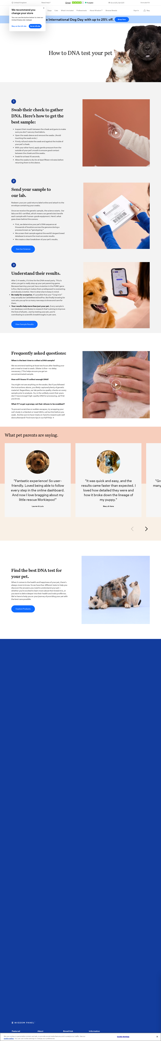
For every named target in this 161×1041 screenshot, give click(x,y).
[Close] (157, 1036)
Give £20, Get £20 (117, 3)
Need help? (45, 3)
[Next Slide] (146, 528)
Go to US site (35, 26)
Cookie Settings (123, 1037)
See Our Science (23, 249)
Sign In (136, 10)
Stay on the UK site (19, 26)
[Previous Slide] (132, 528)
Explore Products (23, 609)
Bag (148, 10)
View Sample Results (24, 324)
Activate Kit (145, 3)
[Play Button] (116, 133)
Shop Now (122, 19)
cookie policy (9, 1039)
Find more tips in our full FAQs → (40, 418)
